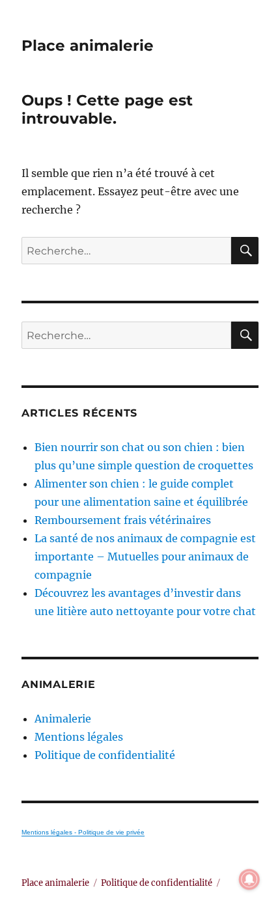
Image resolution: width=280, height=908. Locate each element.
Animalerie (63, 718)
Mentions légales (79, 736)
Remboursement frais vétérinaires (123, 520)
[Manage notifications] (249, 879)
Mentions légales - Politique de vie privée (83, 832)
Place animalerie (87, 45)
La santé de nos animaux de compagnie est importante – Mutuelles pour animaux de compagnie (145, 556)
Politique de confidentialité (105, 755)
